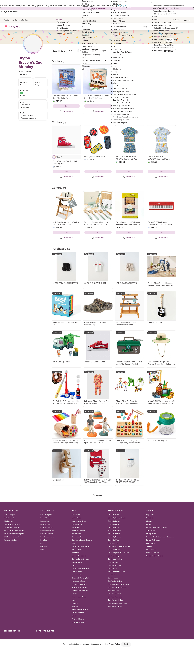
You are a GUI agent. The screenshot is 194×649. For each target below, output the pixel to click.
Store (63, 51)
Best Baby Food (113, 527)
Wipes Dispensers (78, 622)
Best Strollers (112, 575)
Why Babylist (8, 521)
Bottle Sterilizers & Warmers (81, 546)
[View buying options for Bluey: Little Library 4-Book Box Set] (66, 305)
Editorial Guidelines (152, 553)
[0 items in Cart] (188, 26)
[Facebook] (16, 636)
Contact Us (150, 518)
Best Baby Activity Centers (117, 518)
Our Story (43, 546)
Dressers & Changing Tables (81, 578)
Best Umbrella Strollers (115, 600)
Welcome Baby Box (10, 540)
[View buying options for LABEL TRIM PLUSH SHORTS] (66, 266)
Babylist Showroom (46, 527)
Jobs (42, 543)
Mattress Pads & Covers (80, 590)
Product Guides (115, 510)
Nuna (73, 600)
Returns (148, 524)
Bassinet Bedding (77, 537)
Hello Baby (43, 540)
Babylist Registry (46, 515)
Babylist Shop (45, 524)
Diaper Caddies (77, 572)
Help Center (150, 515)
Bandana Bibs (76, 534)
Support (150, 510)
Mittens (74, 594)
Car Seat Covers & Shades (80, 559)
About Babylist (47, 510)
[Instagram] (11, 636)
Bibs (73, 543)
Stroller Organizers (78, 613)
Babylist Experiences (47, 530)
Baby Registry (11, 510)
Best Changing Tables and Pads (118, 553)
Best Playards (112, 568)
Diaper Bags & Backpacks (80, 568)
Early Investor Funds (47, 537)
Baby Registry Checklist (12, 524)
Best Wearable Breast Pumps (117, 603)
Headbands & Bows (78, 581)
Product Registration (153, 540)
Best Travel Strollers (114, 594)
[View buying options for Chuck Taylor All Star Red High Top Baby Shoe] (66, 140)
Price (55, 51)
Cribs (73, 565)
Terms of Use (150, 530)
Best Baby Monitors (114, 537)
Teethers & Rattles (78, 619)
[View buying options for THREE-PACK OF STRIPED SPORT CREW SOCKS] (129, 463)
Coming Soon (76, 518)
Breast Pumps (76, 549)
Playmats (75, 606)
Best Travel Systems (115, 597)
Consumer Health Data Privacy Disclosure (160, 537)
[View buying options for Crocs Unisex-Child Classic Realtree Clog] (98, 305)
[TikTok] (6, 636)
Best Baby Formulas (114, 530)
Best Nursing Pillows (114, 565)
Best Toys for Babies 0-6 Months (118, 584)
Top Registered (77, 524)
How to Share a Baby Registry (14, 534)
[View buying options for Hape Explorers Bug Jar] (161, 423)
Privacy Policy (151, 534)
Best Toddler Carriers (115, 581)
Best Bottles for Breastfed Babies (119, 546)
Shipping (149, 521)
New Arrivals (76, 515)
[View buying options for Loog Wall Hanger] (66, 463)
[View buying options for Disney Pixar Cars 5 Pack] (98, 140)
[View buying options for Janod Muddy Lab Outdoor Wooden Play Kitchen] (129, 305)
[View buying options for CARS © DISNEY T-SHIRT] (98, 266)
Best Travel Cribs (113, 590)
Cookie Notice (150, 549)
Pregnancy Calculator (115, 606)
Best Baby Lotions (114, 534)
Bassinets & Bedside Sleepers (82, 540)
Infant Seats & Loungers (80, 587)
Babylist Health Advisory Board (156, 527)
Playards (75, 603)
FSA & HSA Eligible (78, 530)
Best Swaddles (113, 578)
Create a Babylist (9, 515)
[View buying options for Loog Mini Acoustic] (161, 305)
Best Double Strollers (115, 559)
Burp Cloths (75, 553)
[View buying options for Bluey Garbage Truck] (66, 345)
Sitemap (149, 546)
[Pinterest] (21, 636)
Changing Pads (77, 562)
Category (72, 51)
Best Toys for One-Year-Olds (117, 587)
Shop (74, 510)
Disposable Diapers (78, 575)
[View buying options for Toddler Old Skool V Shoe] (98, 345)
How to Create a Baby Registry (14, 530)
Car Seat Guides (113, 515)
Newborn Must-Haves (79, 521)
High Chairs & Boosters (79, 584)
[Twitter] (26, 636)
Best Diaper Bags (113, 556)
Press (42, 549)
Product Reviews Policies (154, 556)
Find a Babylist (9, 518)
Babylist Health (45, 521)
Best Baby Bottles (114, 521)
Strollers (74, 616)
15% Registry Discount (11, 537)
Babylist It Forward (46, 534)
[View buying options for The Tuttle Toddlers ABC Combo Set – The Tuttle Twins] (66, 79)
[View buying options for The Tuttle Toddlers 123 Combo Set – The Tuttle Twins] (98, 79)
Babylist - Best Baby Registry (12, 26)
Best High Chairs (113, 562)
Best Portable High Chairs (116, 572)
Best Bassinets (113, 543)
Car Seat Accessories (79, 556)
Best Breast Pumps (114, 549)
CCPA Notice (150, 543)
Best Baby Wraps (113, 540)
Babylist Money (45, 518)
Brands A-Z (75, 527)
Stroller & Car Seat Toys (80, 609)
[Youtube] (30, 636)
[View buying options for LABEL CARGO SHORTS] (129, 266)
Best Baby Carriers (114, 524)
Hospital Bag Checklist (11, 527)
